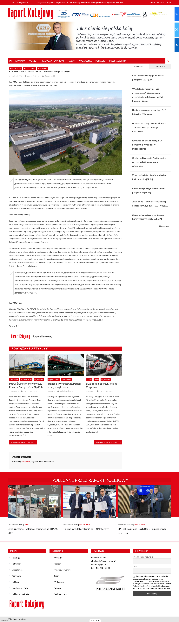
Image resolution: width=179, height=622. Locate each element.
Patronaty (16, 564)
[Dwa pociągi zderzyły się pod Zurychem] (104, 365)
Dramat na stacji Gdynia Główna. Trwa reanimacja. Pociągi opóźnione (149, 127)
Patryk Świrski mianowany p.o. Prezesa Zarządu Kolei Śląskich (26, 385)
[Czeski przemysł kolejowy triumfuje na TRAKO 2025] (34, 501)
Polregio (100, 61)
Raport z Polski (29, 68)
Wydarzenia (85, 61)
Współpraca (17, 570)
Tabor (71, 61)
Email (135, 566)
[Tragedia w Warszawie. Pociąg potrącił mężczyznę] (66, 365)
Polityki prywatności (20, 594)
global (89, 380)
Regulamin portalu (20, 588)
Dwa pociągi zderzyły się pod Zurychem (101, 385)
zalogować (25, 461)
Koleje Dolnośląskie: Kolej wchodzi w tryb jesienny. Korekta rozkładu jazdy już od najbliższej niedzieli (79, 2)
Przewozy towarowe (52, 61)
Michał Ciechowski (30, 391)
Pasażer (33, 61)
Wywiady (20, 61)
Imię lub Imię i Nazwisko (143, 557)
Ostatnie (160, 66)
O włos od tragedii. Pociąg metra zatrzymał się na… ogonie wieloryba (149, 162)
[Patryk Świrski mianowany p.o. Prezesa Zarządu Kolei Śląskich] (27, 365)
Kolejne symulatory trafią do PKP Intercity (86, 528)
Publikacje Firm (117, 61)
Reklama (15, 582)
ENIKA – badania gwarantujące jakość (25, 442)
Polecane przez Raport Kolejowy (90, 480)
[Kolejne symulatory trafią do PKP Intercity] (89, 501)
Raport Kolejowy (33, 76)
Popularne (138, 66)
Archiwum (16, 576)
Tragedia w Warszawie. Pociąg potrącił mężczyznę (64, 385)
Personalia (14, 380)
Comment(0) (49, 76)
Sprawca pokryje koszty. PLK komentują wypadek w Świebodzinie (147, 144)
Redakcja (16, 558)
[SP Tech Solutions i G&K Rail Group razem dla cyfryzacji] (144, 501)
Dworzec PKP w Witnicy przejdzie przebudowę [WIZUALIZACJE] (109, 442)
